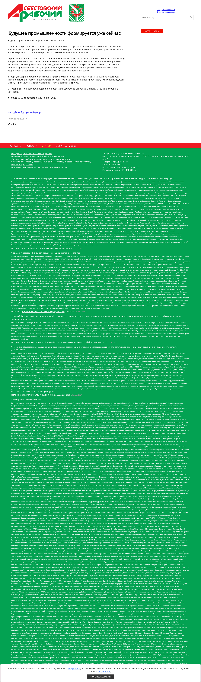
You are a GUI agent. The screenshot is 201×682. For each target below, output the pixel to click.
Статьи (46, 145)
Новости (31, 145)
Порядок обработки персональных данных (31, 153)
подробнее (74, 668)
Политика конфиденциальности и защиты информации (37, 156)
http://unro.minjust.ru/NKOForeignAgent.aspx (43, 311)
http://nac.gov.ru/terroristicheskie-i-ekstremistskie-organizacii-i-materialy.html (58, 342)
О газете (15, 145)
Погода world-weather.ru (166, 10)
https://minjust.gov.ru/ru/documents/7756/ (41, 248)
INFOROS (126, 170)
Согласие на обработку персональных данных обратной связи (40, 159)
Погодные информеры (166, 12)
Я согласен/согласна (100, 677)
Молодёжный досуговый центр (24, 112)
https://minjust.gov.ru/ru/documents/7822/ (41, 394)
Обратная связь (66, 145)
